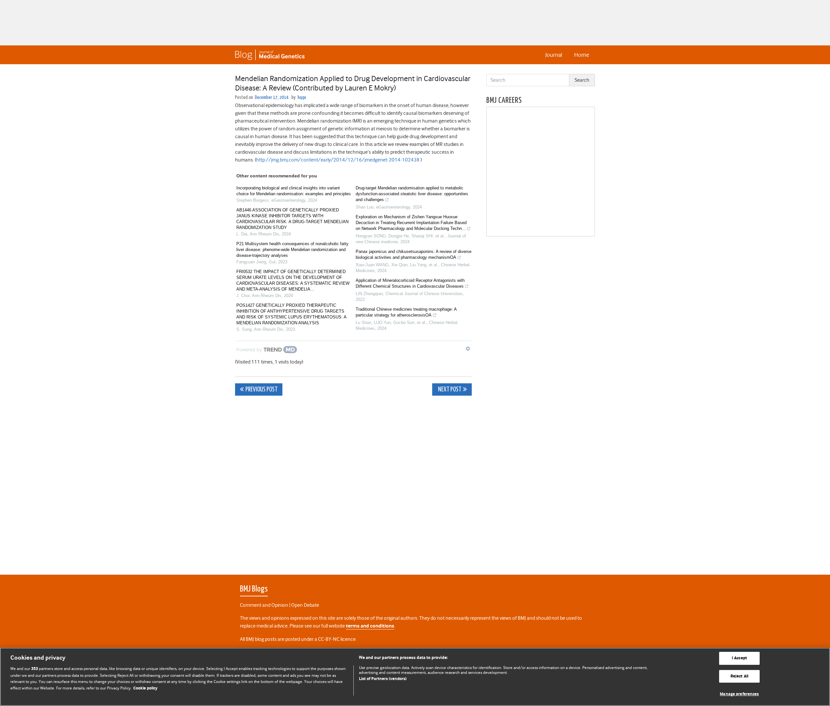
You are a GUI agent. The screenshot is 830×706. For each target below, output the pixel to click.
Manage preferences (739, 694)
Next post (449, 390)
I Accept (739, 658)
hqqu (302, 97)
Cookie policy (145, 688)
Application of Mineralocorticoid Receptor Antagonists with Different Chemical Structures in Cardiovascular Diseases (410, 283)
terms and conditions (370, 626)
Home (581, 55)
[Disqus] (353, 482)
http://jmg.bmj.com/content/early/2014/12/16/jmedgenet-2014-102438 (338, 160)
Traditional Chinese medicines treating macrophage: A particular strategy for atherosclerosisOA (406, 312)
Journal (553, 55)
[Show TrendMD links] (467, 348)
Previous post (261, 390)
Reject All (739, 676)
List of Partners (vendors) (383, 678)
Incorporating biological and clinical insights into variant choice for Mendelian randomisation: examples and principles (293, 190)
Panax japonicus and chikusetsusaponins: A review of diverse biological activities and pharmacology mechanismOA (413, 254)
